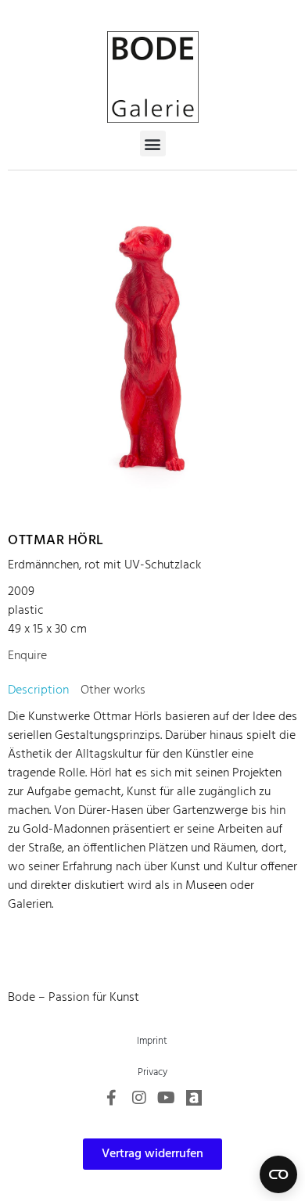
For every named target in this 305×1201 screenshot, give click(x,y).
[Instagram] (139, 1097)
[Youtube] (166, 1097)
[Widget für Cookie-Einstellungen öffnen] (278, 1174)
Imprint (152, 1041)
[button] (153, 143)
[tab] (38, 690)
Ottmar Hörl (56, 540)
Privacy (152, 1072)
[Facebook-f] (111, 1097)
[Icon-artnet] (194, 1097)
